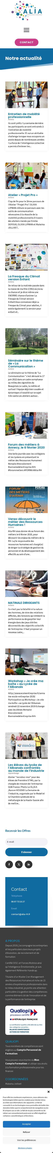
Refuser (26, 1132)
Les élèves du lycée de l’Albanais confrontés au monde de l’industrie (26, 768)
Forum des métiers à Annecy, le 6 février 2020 (26, 446)
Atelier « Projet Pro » (23, 195)
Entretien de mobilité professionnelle (24, 115)
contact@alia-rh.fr (20, 914)
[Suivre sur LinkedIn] (28, 864)
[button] (48, 1091)
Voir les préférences (26, 1140)
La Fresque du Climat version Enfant (24, 277)
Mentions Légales (25, 1148)
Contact (26, 42)
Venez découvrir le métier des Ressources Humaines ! (25, 522)
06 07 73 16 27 (18, 901)
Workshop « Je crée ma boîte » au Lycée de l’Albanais (25, 684)
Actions (11, 119)
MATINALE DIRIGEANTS (24, 603)
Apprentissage (13, 773)
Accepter (26, 1124)
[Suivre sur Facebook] (9, 864)
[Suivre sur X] (19, 864)
